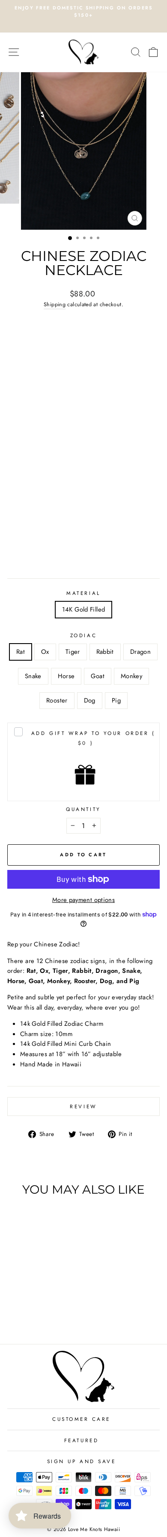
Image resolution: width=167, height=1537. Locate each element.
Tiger (73, 651)
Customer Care (81, 1419)
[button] (36, 981)
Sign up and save (81, 1461)
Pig (116, 700)
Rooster (57, 700)
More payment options (83, 900)
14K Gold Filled (83, 609)
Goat (97, 676)
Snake (33, 676)
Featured (81, 1440)
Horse (66, 676)
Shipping (55, 304)
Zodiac (83, 635)
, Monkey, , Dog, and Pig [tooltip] (84, 981)
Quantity (83, 809)
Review (83, 1106)
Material (83, 593)
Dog (89, 700)
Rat (20, 651)
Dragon (140, 651)
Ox (45, 651)
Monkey (131, 676)
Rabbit (105, 651)
